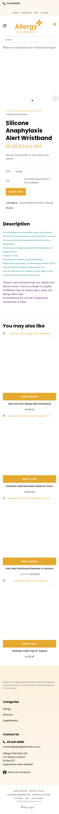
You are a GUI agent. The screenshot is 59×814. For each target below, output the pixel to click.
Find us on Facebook (19, 772)
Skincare (8, 714)
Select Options (29, 396)
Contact (44, 12)
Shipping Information (18, 795)
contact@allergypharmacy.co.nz (21, 746)
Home (8, 110)
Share (9, 208)
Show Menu (5, 25)
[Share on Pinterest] (28, 208)
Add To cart (29, 479)
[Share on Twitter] (19, 208)
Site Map (18, 798)
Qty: (8, 180)
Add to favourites (52, 336)
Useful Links (26, 12)
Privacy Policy (36, 791)
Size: (8, 171)
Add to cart (16, 191)
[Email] (23, 208)
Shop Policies (20, 791)
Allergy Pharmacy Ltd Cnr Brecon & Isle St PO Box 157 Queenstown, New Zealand (18, 759)
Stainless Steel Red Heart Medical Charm (29, 486)
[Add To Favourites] (31, 192)
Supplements (10, 720)
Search (52, 39)
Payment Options (41, 795)
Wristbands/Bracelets (17, 114)
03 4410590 (13, 3)
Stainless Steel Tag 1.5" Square (29, 651)
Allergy (16, 110)
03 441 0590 (15, 742)
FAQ (36, 12)
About (15, 12)
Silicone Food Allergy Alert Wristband (29, 403)
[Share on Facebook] (15, 208)
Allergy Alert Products (32, 110)
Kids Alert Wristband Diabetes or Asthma (29, 568)
